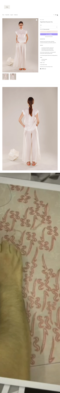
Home (3, 14)
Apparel (11, 14)
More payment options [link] (49, 36)
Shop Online (7, 14)
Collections (16, 14)
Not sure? (44, 29)
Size (40, 25)
